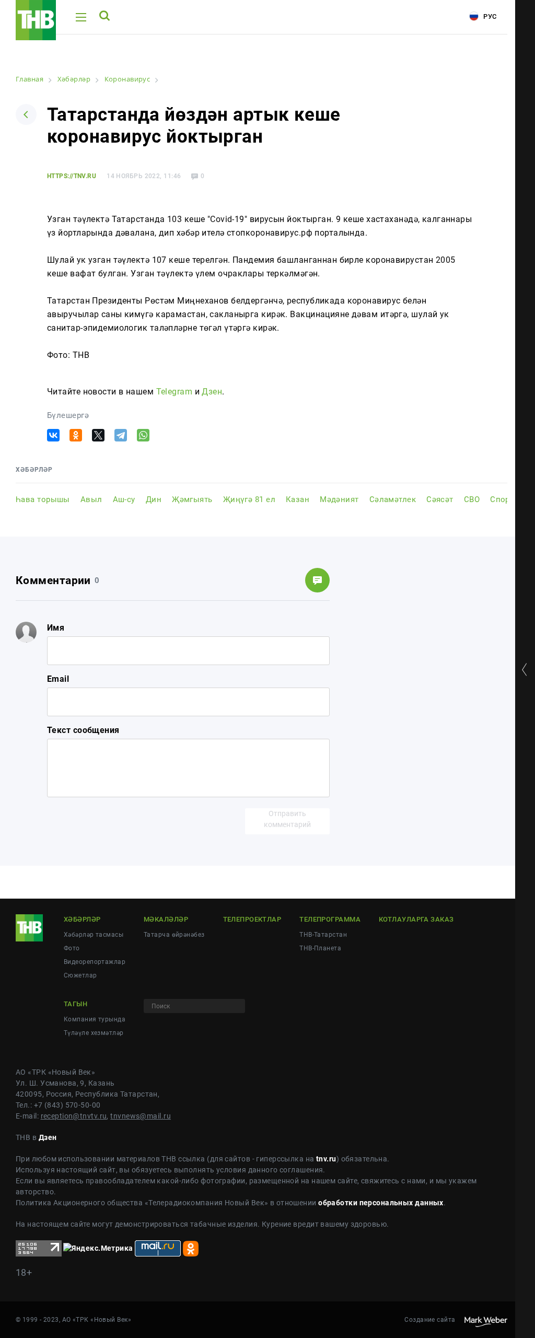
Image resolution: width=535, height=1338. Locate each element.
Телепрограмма (329, 919)
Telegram (174, 392)
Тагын (75, 1004)
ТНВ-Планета (320, 948)
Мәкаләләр (166, 919)
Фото (72, 948)
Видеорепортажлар (94, 961)
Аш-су (124, 499)
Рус (489, 16)
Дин (153, 499)
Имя (55, 628)
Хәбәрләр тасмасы (93, 934)
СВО (472, 499)
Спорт (501, 499)
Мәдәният (339, 499)
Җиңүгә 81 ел (249, 499)
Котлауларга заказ (416, 919)
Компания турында (94, 1019)
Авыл (91, 499)
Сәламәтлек (392, 499)
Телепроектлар (252, 919)
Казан (297, 499)
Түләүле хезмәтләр (93, 1033)
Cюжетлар (80, 975)
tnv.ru (326, 1159)
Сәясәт (439, 499)
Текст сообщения (83, 730)
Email (58, 679)
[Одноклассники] (75, 435)
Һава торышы (43, 499)
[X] (98, 435)
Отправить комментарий (287, 819)
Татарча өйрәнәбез (174, 934)
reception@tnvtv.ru (74, 1116)
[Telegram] (120, 435)
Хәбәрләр (82, 919)
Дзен (212, 392)
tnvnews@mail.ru (140, 1116)
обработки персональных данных (381, 1203)
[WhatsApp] (143, 435)
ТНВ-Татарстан (323, 934)
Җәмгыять (192, 499)
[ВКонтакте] (53, 435)
